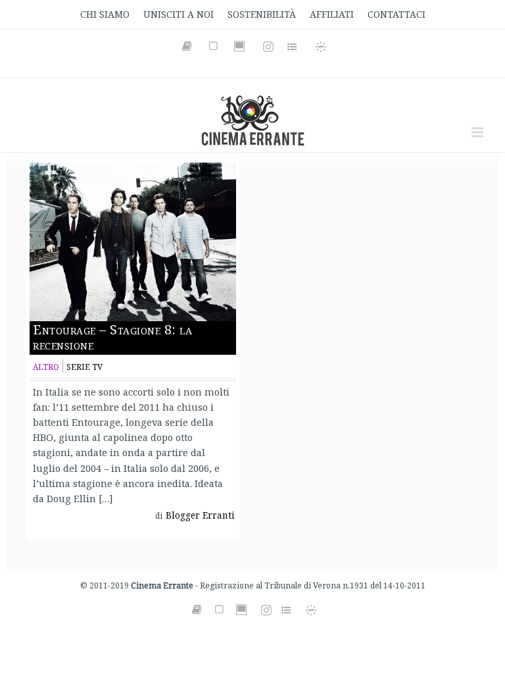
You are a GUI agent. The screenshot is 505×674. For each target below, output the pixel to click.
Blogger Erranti (200, 515)
